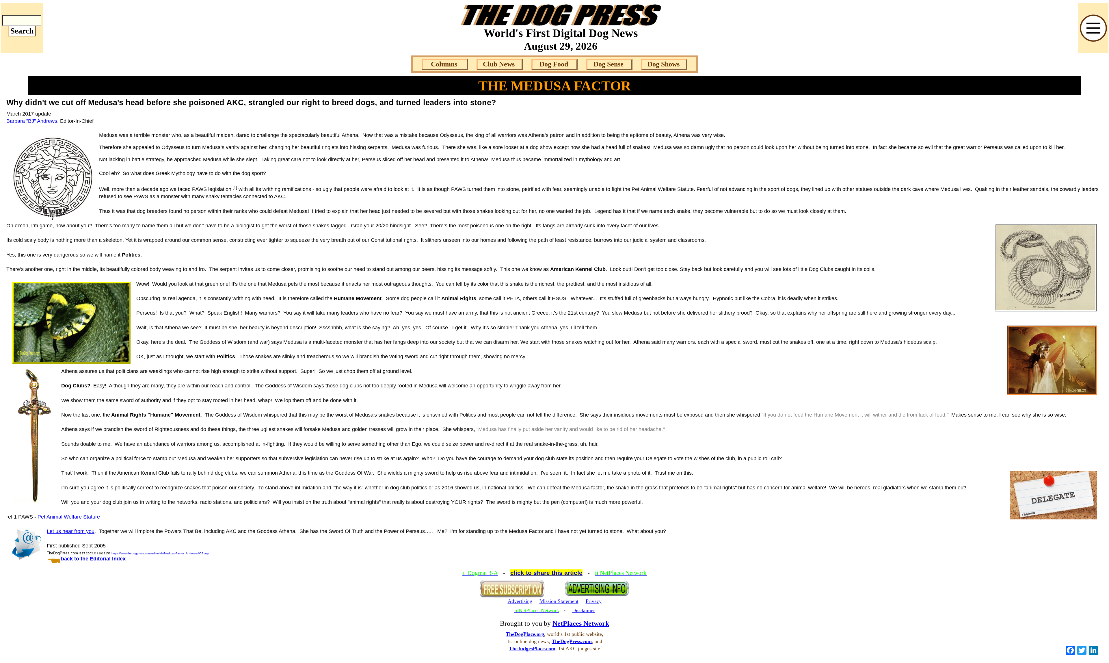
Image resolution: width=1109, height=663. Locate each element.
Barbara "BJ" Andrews (31, 121)
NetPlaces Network (580, 623)
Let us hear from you (70, 531)
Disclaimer (583, 610)
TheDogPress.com (572, 641)
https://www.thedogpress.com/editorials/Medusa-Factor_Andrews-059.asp (160, 553)
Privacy (594, 601)
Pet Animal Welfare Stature (69, 517)
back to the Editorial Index (93, 559)
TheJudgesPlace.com (532, 648)
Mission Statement (558, 601)
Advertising (520, 601)
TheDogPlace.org (525, 634)
